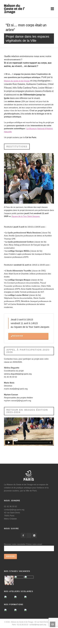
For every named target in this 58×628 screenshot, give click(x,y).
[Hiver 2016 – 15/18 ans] (9, 580)
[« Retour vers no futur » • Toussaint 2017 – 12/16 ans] (19, 580)
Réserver (18, 336)
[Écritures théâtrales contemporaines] (9, 610)
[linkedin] (34, 535)
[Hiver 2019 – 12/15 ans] (29, 580)
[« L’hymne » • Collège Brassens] (9, 597)
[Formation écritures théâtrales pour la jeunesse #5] (29, 610)
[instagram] (28, 535)
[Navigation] (52, 9)
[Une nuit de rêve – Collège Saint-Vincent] (19, 597)
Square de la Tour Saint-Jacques (26, 216)
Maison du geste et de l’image (17, 81)
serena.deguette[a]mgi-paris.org (18, 374)
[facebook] (23, 535)
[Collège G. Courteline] (29, 597)
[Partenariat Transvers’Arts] (19, 610)
